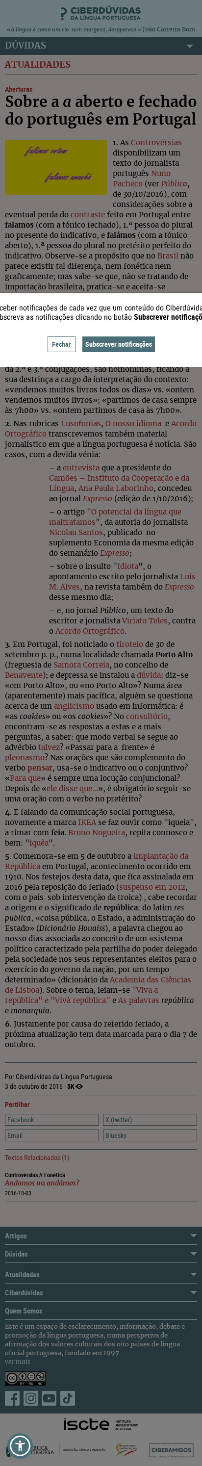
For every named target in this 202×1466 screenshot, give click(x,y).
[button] (20, 1446)
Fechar (61, 344)
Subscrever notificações (118, 344)
